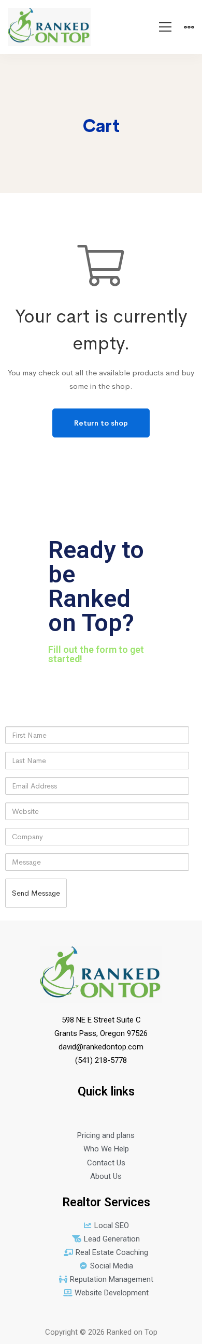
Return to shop (101, 423)
